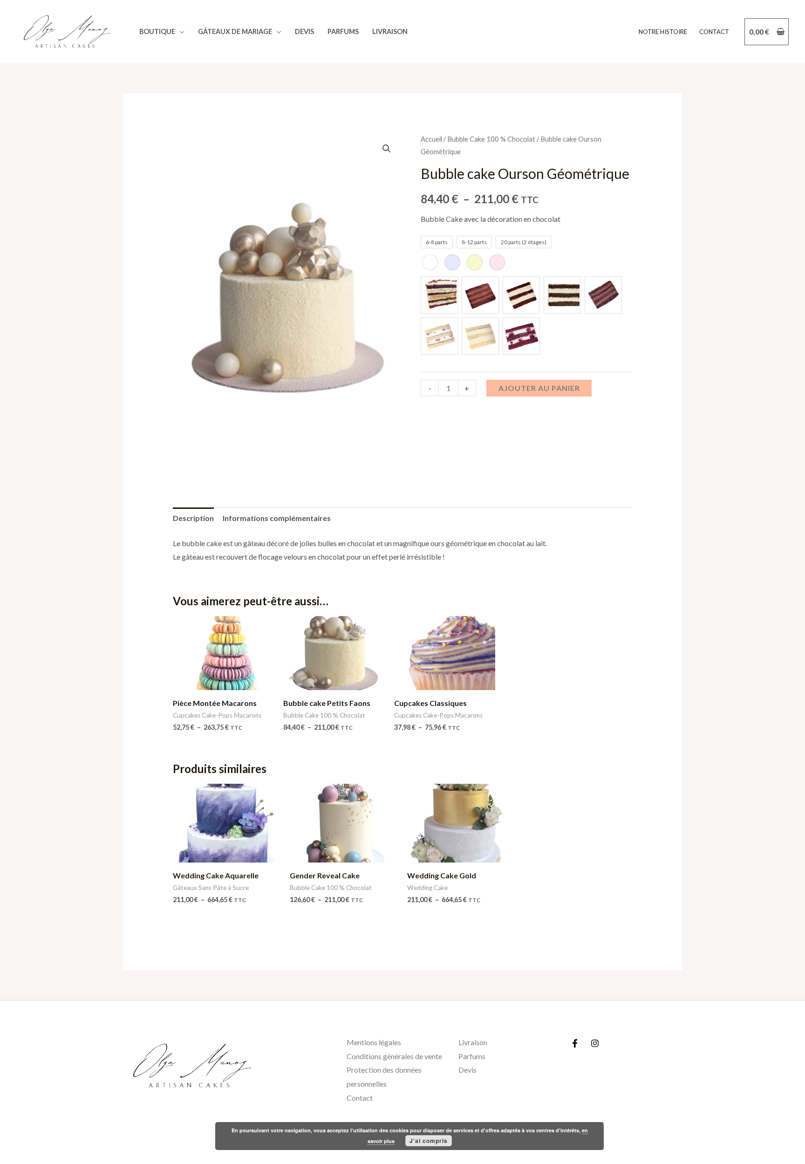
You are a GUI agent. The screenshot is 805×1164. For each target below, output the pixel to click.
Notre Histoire (663, 31)
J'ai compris (428, 1141)
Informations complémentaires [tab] (277, 518)
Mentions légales (374, 1042)
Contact (714, 31)
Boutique (157, 31)
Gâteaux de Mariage (235, 31)
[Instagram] (595, 1043)
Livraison (390, 31)
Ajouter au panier (539, 387)
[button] (386, 148)
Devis (304, 31)
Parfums (343, 31)
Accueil (431, 139)
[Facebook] (575, 1043)
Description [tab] (193, 518)
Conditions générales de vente (394, 1056)
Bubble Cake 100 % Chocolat (491, 139)
